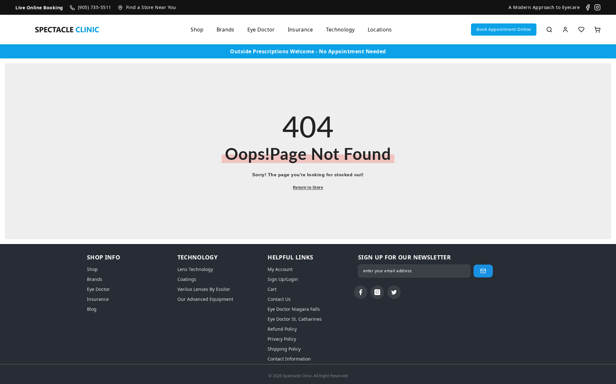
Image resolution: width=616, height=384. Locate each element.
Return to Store (308, 187)
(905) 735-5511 (94, 7)
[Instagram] (597, 7)
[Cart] (597, 29)
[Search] (549, 29)
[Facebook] (588, 7)
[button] (503, 29)
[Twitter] (394, 292)
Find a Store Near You (151, 7)
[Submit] (483, 271)
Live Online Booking (39, 7)
